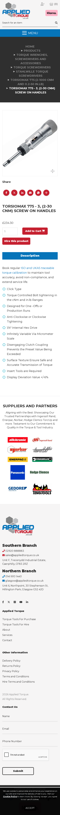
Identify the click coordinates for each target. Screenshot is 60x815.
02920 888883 (14, 550)
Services (7, 635)
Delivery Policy (11, 660)
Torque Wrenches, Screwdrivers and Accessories (31, 59)
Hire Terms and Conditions (18, 681)
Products (32, 50)
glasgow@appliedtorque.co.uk (24, 580)
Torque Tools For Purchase (19, 619)
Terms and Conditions (15, 676)
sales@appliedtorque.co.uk (22, 555)
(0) (56, 4)
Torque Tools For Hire (15, 624)
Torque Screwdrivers (32, 67)
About (6, 629)
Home (30, 46)
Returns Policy (11, 665)
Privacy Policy (10, 671)
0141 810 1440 (13, 576)
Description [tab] (30, 255)
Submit (18, 771)
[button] (6, 193)
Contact (7, 640)
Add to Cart (33, 231)
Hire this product (16, 241)
